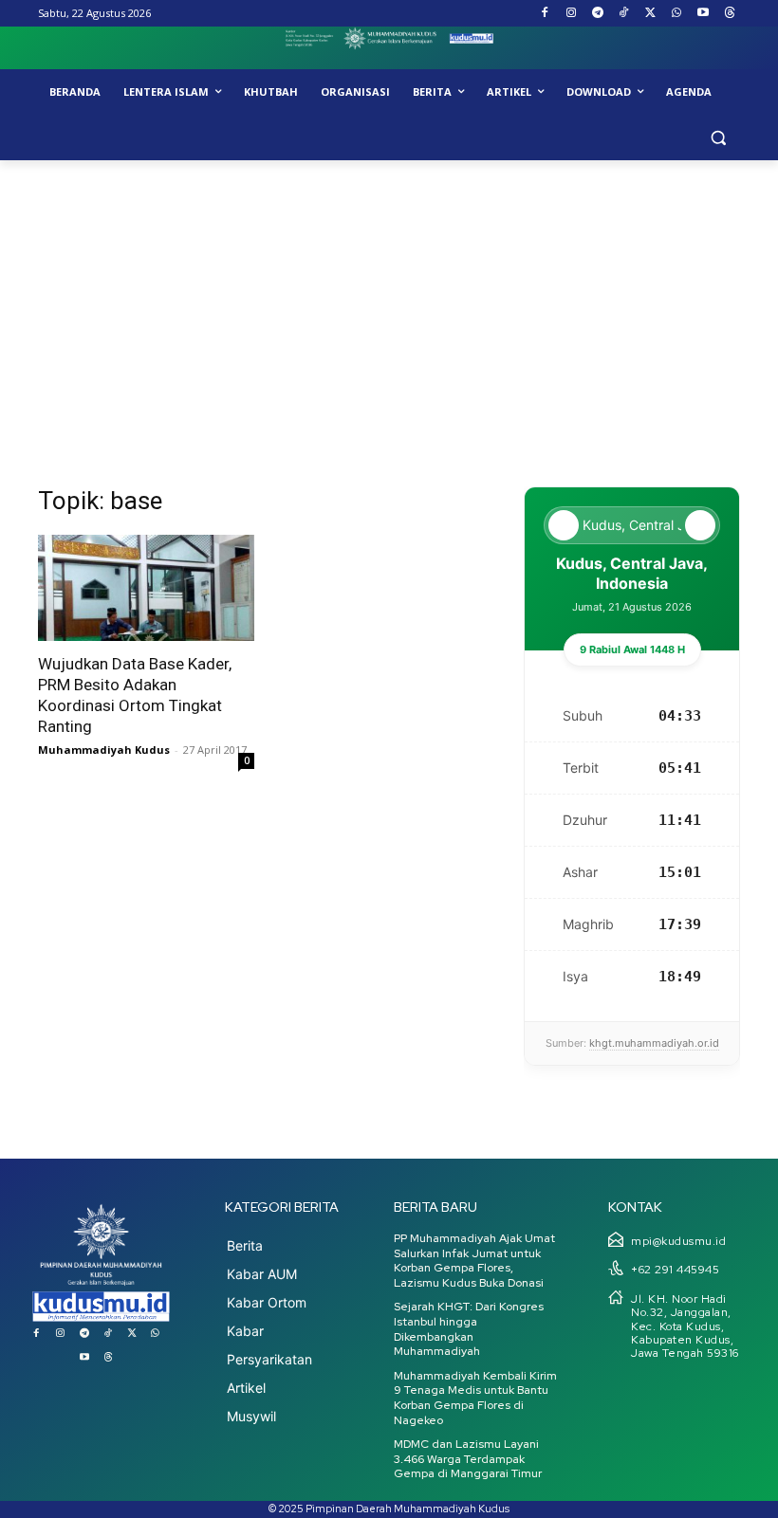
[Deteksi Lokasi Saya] (563, 525)
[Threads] (729, 14)
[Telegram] (597, 14)
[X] (650, 14)
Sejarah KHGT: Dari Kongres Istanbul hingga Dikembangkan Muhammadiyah (469, 1329)
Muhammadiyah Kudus (104, 749)
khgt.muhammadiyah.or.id (654, 1043)
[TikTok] (624, 14)
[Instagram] (571, 14)
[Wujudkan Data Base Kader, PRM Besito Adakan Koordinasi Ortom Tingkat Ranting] (146, 588)
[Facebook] (545, 14)
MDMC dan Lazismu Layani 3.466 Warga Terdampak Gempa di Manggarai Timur (468, 1458)
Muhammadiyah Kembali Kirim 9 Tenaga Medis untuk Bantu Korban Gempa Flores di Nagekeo (475, 1398)
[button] (717, 138)
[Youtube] (702, 14)
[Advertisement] (389, 302)
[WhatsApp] (677, 14)
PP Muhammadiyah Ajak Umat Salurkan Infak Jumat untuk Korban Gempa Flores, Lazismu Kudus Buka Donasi (474, 1260)
